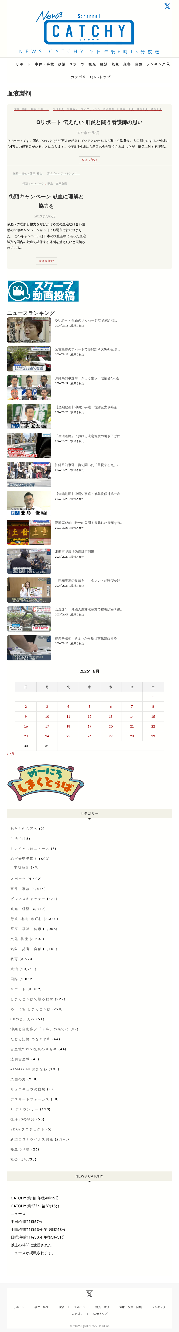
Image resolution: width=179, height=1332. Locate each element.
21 (132, 726)
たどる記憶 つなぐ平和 (30, 1039)
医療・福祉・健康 (25, 108)
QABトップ (100, 77)
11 (68, 716)
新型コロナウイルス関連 (32, 1139)
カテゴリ (78, 77)
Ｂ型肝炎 (142, 108)
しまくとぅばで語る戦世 (32, 999)
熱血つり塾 (20, 1149)
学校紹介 (22, 867)
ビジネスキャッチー (28, 899)
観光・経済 (98, 64)
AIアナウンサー (24, 1109)
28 (132, 736)
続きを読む (89, 159)
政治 (62, 64)
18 (68, 726)
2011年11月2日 (87, 133)
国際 (14, 979)
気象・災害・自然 (127, 64)
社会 (39, 173)
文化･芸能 (19, 939)
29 (153, 736)
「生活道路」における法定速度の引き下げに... (88, 436)
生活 (14, 839)
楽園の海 (18, 1079)
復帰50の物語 (22, 1119)
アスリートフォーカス (30, 1099)
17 (47, 726)
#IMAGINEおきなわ (29, 1069)
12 (89, 716)
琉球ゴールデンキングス (62, 173)
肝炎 (131, 108)
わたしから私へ (24, 829)
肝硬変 (121, 108)
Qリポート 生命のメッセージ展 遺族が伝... (86, 320)
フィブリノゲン (90, 108)
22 (153, 726)
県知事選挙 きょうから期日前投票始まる (86, 638)
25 (68, 736)
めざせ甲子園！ (24, 859)
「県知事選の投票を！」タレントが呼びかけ (87, 580)
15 (153, 716)
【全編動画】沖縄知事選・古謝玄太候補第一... (88, 407)
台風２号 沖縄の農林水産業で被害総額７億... (88, 609)
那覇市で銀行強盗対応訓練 (74, 551)
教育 (14, 959)
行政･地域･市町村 (26, 919)
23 (26, 736)
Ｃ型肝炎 (156, 108)
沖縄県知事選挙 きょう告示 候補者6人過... (88, 378)
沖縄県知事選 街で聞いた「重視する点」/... (87, 465)
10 (47, 716)
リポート (23, 64)
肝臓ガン (72, 108)
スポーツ (77, 64)
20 (111, 726)
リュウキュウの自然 (28, 1089)
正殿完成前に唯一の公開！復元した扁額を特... (88, 523)
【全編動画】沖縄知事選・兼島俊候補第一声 (87, 494)
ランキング (156, 64)
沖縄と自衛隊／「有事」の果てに (39, 1029)
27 (111, 736)
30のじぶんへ (22, 1019)
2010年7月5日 (44, 216)
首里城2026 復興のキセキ (33, 1049)
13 (111, 716)
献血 (50, 183)
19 (89, 726)
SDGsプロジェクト (27, 1129)
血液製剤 (108, 108)
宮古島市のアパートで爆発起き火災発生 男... (87, 349)
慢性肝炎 (58, 108)
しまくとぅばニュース (30, 849)
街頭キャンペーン (33, 183)
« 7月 (10, 754)
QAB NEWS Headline (31, 61)
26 (89, 736)
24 (47, 736)
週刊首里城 (20, 1059)
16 (26, 726)
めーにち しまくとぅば (30, 1009)
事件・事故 (45, 64)
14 (132, 716)
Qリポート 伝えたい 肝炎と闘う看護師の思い (89, 122)
